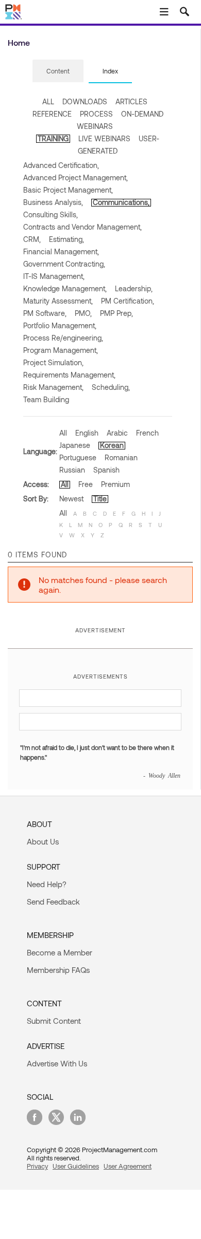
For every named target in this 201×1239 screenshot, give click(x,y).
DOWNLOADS (84, 101)
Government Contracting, (64, 263)
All (63, 432)
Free (85, 484)
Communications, (121, 202)
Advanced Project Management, (75, 177)
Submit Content (54, 1020)
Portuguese (77, 457)
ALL (48, 101)
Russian (72, 469)
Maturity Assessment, (58, 300)
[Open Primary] (164, 12)
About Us (43, 841)
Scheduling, (111, 387)
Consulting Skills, (50, 214)
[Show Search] (184, 12)
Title (100, 498)
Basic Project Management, (68, 189)
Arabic (117, 432)
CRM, (32, 239)
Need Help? (46, 884)
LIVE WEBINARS (104, 138)
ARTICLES (131, 101)
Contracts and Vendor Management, (82, 226)
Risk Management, (53, 387)
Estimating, (66, 239)
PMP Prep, (116, 313)
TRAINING (53, 138)
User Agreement (128, 1166)
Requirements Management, (69, 374)
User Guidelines (76, 1166)
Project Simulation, (53, 362)
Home (19, 42)
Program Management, (60, 350)
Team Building (46, 399)
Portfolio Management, (59, 325)
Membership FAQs (58, 969)
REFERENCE (52, 113)
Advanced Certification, (61, 165)
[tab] (57, 71)
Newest (71, 498)
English (86, 432)
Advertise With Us (57, 1063)
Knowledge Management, (65, 288)
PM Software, (44, 313)
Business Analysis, (53, 202)
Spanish (106, 469)
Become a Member (59, 952)
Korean (112, 445)
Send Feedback (53, 901)
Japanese (74, 445)
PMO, (83, 313)
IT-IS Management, (54, 276)
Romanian (121, 457)
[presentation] (58, 71)
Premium (115, 484)
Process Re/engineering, (63, 337)
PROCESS (96, 113)
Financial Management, (61, 251)
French (147, 432)
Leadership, (134, 288)
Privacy (37, 1166)
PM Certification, (127, 300)
